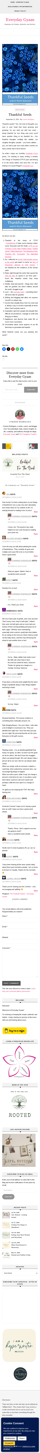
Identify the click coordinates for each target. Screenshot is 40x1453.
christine (11, 742)
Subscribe (31, 390)
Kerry (9, 857)
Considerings (11, 243)
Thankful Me (10, 254)
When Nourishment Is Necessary (19, 1246)
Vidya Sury (11, 674)
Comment (6, 948)
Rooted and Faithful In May (20, 1255)
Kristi (9, 580)
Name (5, 916)
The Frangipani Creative (27, 434)
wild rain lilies (10, 276)
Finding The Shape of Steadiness (19, 1226)
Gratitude (20, 109)
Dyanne (10, 840)
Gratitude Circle (32, 153)
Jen (8, 494)
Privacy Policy (20, 11)
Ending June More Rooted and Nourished (20, 1236)
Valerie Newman (14, 539)
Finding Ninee (26, 249)
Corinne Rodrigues (28, 119)
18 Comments (20, 402)
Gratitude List (28, 166)
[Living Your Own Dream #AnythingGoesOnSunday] (7, 446)
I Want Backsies (16, 251)
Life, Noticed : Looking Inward (19, 1216)
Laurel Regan (13, 879)
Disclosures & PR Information (20, 6)
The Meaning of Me (30, 251)
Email (4, 927)
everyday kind (18, 292)
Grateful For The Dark (20, 474)
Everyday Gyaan (20, 19)
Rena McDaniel (13, 798)
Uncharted (21, 254)
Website (5, 937)
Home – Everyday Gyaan (20, 2)
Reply (36, 512)
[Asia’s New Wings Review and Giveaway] (33, 446)
